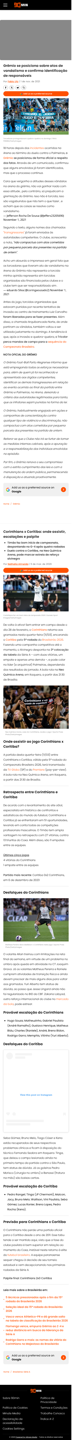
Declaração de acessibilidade (13, 1421)
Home (6, 503)
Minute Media (11, 1413)
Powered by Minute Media (26, 1437)
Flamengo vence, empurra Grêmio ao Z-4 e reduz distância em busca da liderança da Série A (35, 1330)
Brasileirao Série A (21, 1371)
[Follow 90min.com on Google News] (63, 489)
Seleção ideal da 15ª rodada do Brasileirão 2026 (34, 1309)
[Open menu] (5, 5)
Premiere (39, 770)
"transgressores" (13, 232)
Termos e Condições (54, 1408)
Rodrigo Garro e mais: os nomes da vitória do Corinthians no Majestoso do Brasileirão (36, 1342)
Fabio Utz (13, 81)
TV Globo (14, 770)
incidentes (37, 148)
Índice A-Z (47, 1419)
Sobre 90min (11, 1398)
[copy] (23, 87)
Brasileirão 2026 (52, 640)
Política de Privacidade (49, 1400)
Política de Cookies (15, 1408)
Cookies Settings (13, 1429)
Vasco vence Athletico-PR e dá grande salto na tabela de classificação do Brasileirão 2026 (37, 1319)
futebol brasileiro (19, 1255)
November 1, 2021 (14, 220)
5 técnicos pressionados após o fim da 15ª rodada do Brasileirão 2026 (34, 1299)
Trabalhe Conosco (53, 1413)
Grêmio (16, 503)
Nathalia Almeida (18, 564)
